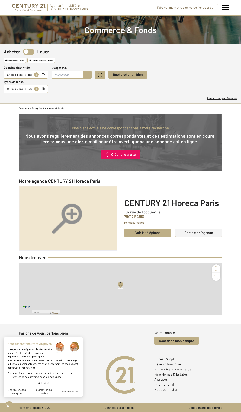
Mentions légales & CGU (34, 407)
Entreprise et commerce (172, 369)
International (164, 384)
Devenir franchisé (167, 364)
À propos (161, 379)
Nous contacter (166, 389)
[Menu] (225, 7)
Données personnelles (119, 407)
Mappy (55, 312)
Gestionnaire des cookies (205, 407)
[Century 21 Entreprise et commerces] (29, 7)
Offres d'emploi (165, 359)
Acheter (12, 51)
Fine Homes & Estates (171, 374)
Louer (43, 51)
